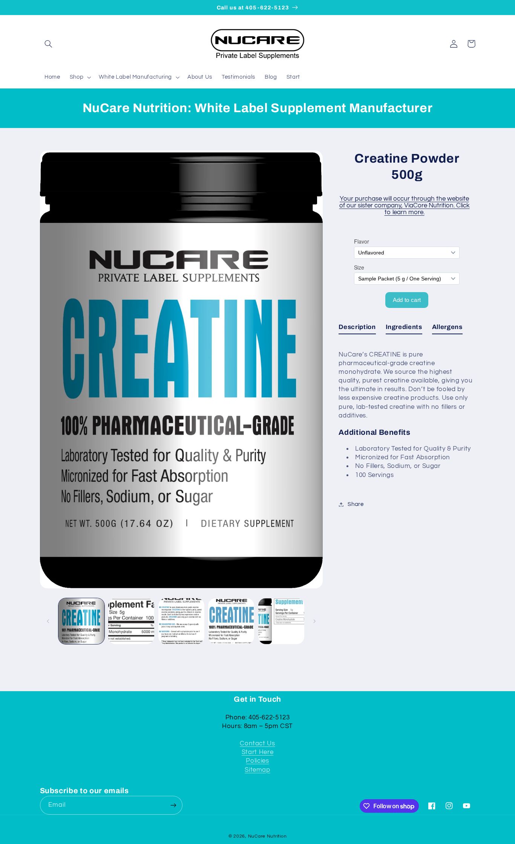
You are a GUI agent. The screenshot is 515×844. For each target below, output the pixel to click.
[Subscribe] (173, 805)
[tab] (357, 328)
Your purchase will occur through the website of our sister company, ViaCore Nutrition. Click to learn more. (404, 205)
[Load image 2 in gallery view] (131, 621)
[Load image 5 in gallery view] (281, 621)
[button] (48, 43)
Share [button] (355, 504)
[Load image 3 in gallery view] (181, 621)
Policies (257, 760)
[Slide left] (48, 621)
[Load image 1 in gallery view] (81, 621)
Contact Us (257, 743)
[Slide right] (314, 621)
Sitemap (257, 769)
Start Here (257, 752)
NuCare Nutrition (267, 836)
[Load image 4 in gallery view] (231, 621)
